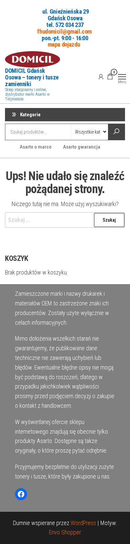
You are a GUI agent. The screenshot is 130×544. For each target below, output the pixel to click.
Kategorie (30, 115)
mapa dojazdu (64, 44)
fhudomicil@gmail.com (64, 31)
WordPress (83, 522)
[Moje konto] (101, 76)
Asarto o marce (36, 147)
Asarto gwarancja (81, 147)
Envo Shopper (65, 532)
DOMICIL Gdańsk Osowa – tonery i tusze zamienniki (32, 77)
